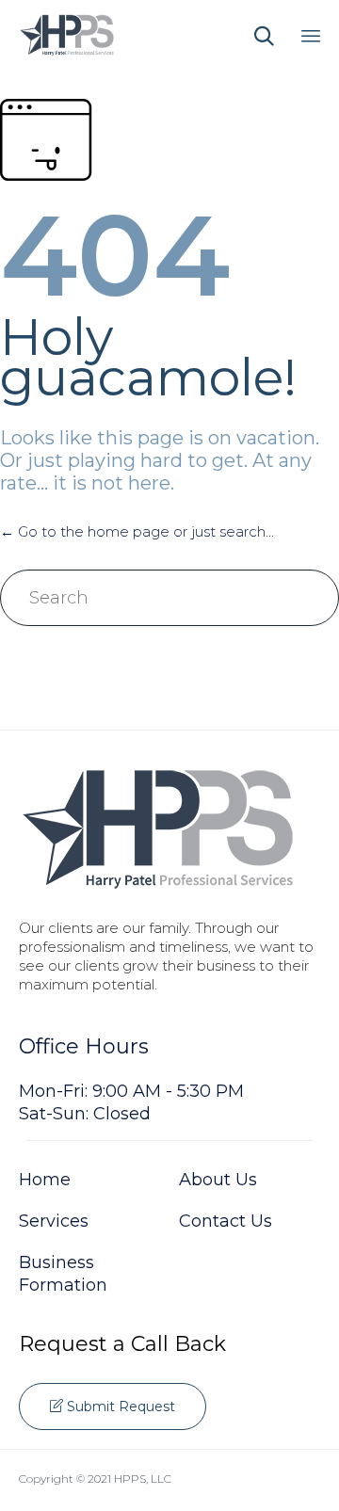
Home (45, 1179)
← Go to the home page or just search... (137, 531)
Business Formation (63, 1273)
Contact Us (225, 1221)
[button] (112, 1406)
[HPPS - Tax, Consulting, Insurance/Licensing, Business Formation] (67, 35)
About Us (218, 1179)
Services (54, 1221)
